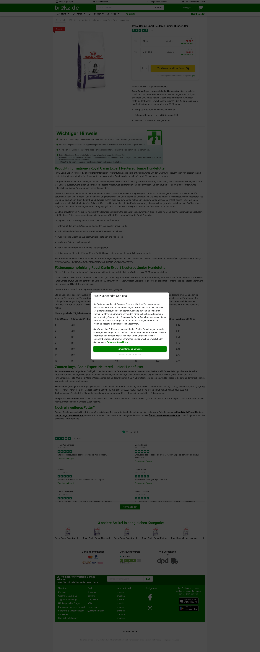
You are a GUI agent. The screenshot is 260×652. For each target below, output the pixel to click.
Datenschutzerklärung (117, 342)
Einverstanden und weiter (130, 349)
